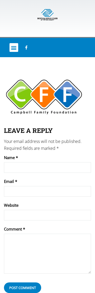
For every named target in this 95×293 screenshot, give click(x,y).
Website (11, 205)
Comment (14, 229)
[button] (14, 47)
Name (11, 158)
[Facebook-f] (26, 48)
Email (10, 181)
